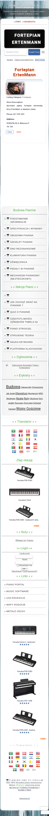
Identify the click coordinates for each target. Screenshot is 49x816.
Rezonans (19, 403)
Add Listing (39, 60)
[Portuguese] (13, 447)
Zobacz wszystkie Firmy (24, 60)
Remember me (25, 565)
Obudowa (34, 398)
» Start (17, 22)
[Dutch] (35, 431)
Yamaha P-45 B (24, 500)
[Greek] (35, 435)
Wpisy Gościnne (28, 408)
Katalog (10, 60)
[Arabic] (13, 431)
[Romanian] (21, 447)
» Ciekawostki (28, 22)
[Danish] (28, 431)
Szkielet (12, 409)
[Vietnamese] (35, 451)
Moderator (11, 398)
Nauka (19, 398)
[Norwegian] (28, 443)
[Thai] (21, 451)
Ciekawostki (26, 387)
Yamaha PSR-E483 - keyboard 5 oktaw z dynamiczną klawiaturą (24, 520)
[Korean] (13, 443)
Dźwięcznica (37, 387)
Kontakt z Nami (24, 790)
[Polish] (35, 443)
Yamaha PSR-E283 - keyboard (24, 730)
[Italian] (28, 439)
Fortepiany (26, 97)
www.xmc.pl (24, 798)
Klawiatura (21, 393)
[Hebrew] (13, 439)
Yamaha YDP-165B (24, 701)
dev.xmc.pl (13, 787)
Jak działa (10, 393)
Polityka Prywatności (29, 787)
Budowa (13, 386)
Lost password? (30, 571)
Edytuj (10, 132)
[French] (21, 435)
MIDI (41, 393)
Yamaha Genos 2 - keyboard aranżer (24, 642)
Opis (41, 398)
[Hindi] (21, 439)
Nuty (26, 398)
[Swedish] (14, 451)
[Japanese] (35, 439)
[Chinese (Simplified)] (21, 431)
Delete (19, 132)
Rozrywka (28, 403)
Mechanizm (33, 393)
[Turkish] (28, 451)
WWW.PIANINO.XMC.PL (24, 5)
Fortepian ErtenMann (26, 39)
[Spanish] (35, 447)
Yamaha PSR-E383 (24, 480)
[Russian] (28, 447)
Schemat (37, 403)
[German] (28, 435)
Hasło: (25, 559)
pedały (11, 403)
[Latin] (21, 443)
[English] (13, 435)
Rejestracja (16, 571)
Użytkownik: (25, 553)
